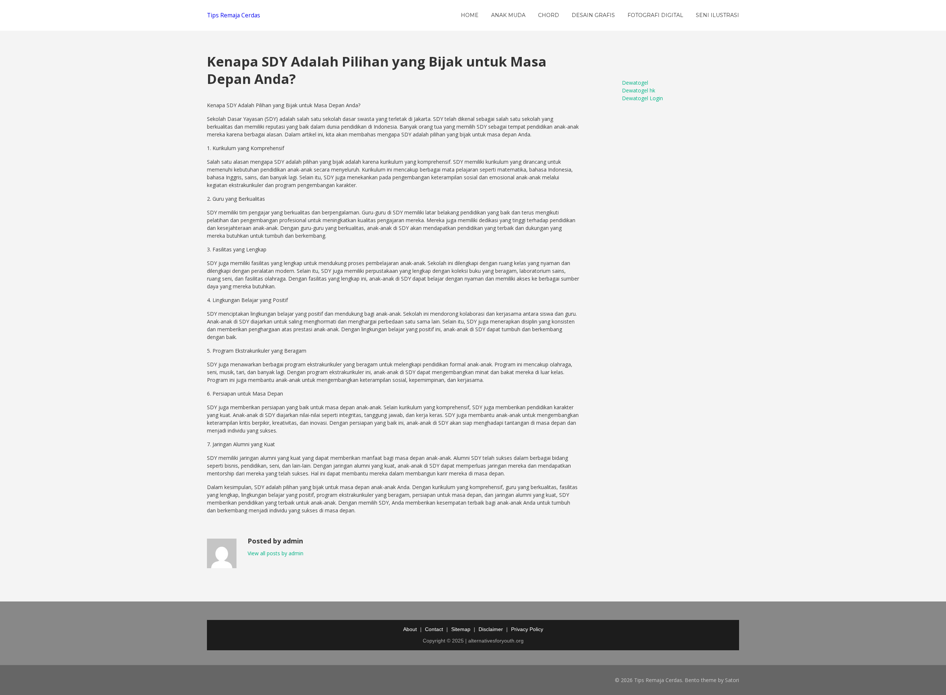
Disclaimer (491, 629)
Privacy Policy (527, 629)
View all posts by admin (275, 553)
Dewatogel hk (638, 90)
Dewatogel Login (642, 98)
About (410, 629)
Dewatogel (635, 82)
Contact (434, 629)
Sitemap (460, 629)
